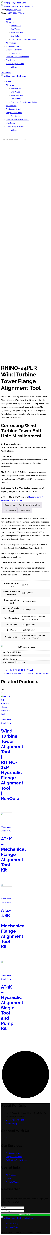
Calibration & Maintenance (17, 56)
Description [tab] (9, 505)
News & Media (12, 1182)
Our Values (15, 29)
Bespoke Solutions (14, 49)
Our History (16, 36)
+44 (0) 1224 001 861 (15, 13)
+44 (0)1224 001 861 (15, 1120)
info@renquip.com (13, 9)
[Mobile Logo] (13, 76)
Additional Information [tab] (29, 505)
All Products (11, 43)
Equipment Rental (13, 46)
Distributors (11, 60)
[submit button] (25, 139)
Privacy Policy (12, 1223)
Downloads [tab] (25, 510)
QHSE (8, 1178)
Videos (14, 67)
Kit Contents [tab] (10, 510)
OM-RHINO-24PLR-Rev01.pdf (19, 670)
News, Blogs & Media (15, 63)
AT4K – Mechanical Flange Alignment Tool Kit (13, 854)
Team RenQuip (17, 32)
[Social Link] (6, 1138)
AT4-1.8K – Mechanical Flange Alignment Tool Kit (13, 928)
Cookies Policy (12, 1227)
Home (8, 18)
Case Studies (16, 53)
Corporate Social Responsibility (24, 39)
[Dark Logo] (13, 2)
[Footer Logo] (17, 1218)
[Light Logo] (17, 6)
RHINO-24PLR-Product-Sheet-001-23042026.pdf (27, 673)
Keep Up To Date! (25, 1215)
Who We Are (16, 25)
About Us (10, 22)
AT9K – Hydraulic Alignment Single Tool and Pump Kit (12, 1007)
